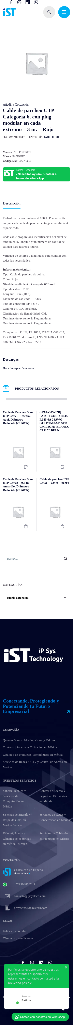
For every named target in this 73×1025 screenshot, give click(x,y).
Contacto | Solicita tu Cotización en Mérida (30, 747)
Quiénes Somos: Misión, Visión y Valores (29, 740)
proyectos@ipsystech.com (30, 907)
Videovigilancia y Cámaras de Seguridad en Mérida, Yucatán (17, 838)
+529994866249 (24, 884)
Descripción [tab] (11, 203)
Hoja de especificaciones (18, 368)
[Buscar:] (36, 558)
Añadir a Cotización (16, 104)
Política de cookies (15, 931)
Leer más (25, 467)
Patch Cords (52, 137)
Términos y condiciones (18, 938)
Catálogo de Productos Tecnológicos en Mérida (33, 754)
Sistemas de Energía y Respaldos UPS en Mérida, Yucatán (17, 820)
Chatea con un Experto (28, 871)
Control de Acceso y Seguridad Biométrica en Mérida (53, 796)
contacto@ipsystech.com (30, 896)
